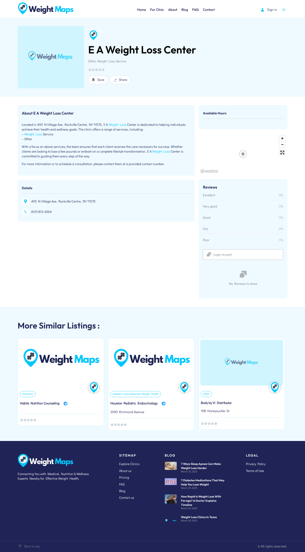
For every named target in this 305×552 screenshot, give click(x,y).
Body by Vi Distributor (216, 403)
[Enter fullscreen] (282, 152)
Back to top (32, 546)
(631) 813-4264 (41, 212)
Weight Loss (117, 124)
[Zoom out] (282, 144)
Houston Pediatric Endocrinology (133, 403)
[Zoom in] (282, 138)
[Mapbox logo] (209, 171)
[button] (98, 79)
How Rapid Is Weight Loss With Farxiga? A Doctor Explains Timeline (201, 501)
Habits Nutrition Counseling (39, 403)
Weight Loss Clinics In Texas (199, 517)
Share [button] (123, 80)
